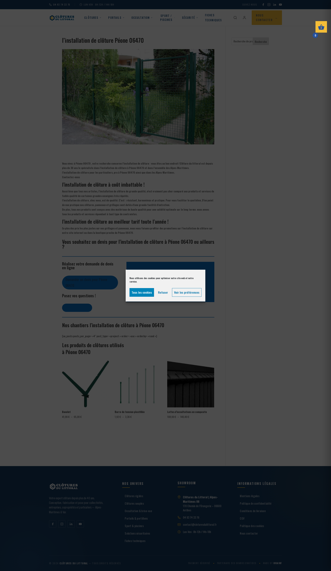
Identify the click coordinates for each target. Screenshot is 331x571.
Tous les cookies (142, 292)
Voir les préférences (186, 292)
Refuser (163, 292)
